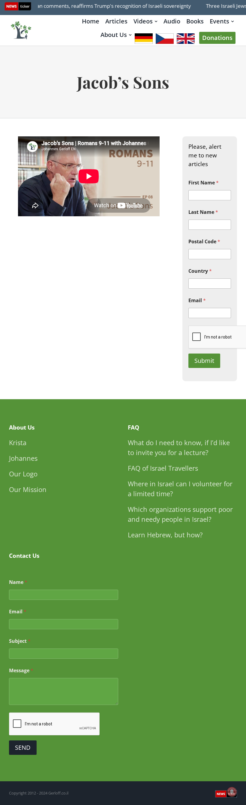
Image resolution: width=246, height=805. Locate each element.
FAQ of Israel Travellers (163, 467)
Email (197, 300)
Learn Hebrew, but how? (165, 534)
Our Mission (27, 489)
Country (200, 271)
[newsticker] (21, 22)
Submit (204, 361)
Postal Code (204, 242)
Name (18, 582)
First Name (203, 183)
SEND (23, 747)
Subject (20, 641)
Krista (17, 442)
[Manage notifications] (232, 792)
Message (21, 670)
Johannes (23, 458)
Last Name (203, 212)
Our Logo (23, 473)
